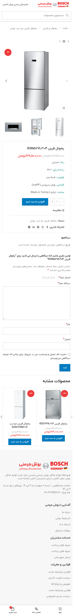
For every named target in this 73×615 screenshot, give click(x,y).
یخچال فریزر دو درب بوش (23, 28)
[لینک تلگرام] (29, 227)
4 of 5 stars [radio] (45, 277)
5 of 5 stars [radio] (43, 277)
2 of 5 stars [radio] (51, 277)
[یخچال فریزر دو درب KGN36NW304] (20, 404)
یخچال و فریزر (49, 28)
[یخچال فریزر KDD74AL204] (53, 404)
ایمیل (66, 339)
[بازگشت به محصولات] (64, 41)
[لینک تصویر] (43, 465)
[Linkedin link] (34, 227)
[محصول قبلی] (68, 41)
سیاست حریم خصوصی (58, 596)
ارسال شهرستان (62, 557)
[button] (66, 80)
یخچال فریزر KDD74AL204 (53, 423)
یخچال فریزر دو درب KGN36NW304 (19, 425)
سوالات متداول (62, 530)
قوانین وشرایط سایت (59, 572)
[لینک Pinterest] (38, 227)
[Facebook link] (47, 227)
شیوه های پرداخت (60, 545)
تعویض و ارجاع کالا (60, 584)
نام (68, 324)
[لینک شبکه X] (42, 227)
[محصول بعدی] (60, 41)
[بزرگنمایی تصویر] (64, 108)
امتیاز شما (64, 277)
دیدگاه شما (64, 283)
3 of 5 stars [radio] (48, 277)
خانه (65, 28)
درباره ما (66, 512)
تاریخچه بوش (62, 518)
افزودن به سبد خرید (35, 201)
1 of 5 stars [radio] (53, 277)
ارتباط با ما (64, 524)
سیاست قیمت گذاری (59, 578)
